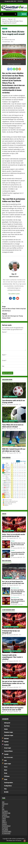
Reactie (4, 332)
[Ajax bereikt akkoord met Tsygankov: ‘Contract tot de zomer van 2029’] (14, 697)
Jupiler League (7, 763)
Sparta (4, 820)
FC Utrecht (5, 827)
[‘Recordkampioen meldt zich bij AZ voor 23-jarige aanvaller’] (14, 390)
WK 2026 (6, 792)
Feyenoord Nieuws (8, 651)
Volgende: (12, 316)
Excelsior (4, 824)
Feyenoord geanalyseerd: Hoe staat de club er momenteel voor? (6, 554)
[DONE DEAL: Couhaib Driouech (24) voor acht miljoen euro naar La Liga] (14, 439)
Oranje (5, 773)
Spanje (5, 779)
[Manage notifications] (24, 841)
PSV (3, 805)
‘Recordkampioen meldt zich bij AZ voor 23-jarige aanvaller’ (13, 401)
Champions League (8, 732)
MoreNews (9, 840)
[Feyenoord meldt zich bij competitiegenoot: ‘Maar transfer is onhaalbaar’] (14, 645)
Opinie (5, 770)
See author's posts (14, 293)
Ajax (3, 73)
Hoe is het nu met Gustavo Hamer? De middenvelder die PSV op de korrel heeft (6, 591)
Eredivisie (5, 28)
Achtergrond (7, 723)
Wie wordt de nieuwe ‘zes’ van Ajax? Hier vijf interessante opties (6, 544)
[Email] (17, 69)
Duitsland (6, 738)
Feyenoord (5, 803)
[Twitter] (11, 69)
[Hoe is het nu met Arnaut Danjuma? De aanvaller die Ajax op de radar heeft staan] (14, 571)
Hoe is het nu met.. (8, 577)
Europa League (7, 748)
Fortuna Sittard (6, 826)
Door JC (5, 37)
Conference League (8, 735)
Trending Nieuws (14, 677)
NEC (3, 809)
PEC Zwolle (5, 829)
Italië (5, 760)
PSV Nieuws (11, 445)
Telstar (4, 818)
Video (5, 789)
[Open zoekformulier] (15, 14)
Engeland (6, 741)
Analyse (12, 530)
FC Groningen (6, 816)
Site (3, 366)
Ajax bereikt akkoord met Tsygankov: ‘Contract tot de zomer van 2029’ (13, 708)
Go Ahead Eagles (6, 831)
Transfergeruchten (13, 396)
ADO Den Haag (6, 813)
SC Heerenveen (6, 833)
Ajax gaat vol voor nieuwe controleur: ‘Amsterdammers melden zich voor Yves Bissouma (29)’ (13, 683)
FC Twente (5, 811)
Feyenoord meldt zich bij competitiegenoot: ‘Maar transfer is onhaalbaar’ (12, 657)
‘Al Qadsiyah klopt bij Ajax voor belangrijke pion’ (11, 632)
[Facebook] (8, 69)
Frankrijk (6, 754)
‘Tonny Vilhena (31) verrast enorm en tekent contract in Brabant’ (12, 426)
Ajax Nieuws (6, 530)
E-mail (4, 360)
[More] (19, 69)
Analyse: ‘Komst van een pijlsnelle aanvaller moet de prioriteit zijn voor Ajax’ (13, 535)
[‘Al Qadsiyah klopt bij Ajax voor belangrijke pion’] (14, 621)
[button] (2, 14)
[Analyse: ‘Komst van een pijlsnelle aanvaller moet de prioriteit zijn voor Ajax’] (14, 524)
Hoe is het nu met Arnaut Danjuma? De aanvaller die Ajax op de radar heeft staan (13, 582)
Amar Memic (19, 75)
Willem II (4, 822)
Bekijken (24, 14)
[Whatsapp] (14, 69)
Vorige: (14, 309)
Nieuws (5, 767)
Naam (4, 355)
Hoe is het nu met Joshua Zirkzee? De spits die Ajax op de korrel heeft (6, 601)
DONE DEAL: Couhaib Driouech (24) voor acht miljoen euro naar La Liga (13, 450)
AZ (3, 807)
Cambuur (4, 814)
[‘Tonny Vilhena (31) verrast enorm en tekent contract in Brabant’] (14, 415)
